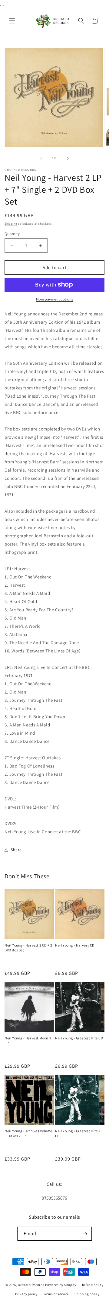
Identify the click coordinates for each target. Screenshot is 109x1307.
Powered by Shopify (60, 1284)
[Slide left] (41, 158)
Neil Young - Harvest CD (74, 945)
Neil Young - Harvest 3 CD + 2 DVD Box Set (28, 947)
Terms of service (56, 1294)
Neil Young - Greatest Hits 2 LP (78, 1133)
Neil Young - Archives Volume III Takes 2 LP (28, 1133)
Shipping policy (87, 1294)
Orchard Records (31, 1284)
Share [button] (16, 849)
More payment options (54, 299)
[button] (12, 20)
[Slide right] (67, 158)
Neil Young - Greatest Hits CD (79, 1038)
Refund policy (93, 1285)
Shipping (11, 224)
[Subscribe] (85, 1234)
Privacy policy (26, 1294)
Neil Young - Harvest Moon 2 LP (28, 1040)
